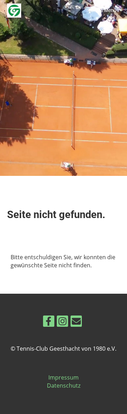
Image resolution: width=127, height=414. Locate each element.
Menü (109, 10)
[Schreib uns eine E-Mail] (76, 322)
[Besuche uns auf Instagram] (62, 322)
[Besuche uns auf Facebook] (48, 322)
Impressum (63, 377)
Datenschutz (63, 385)
